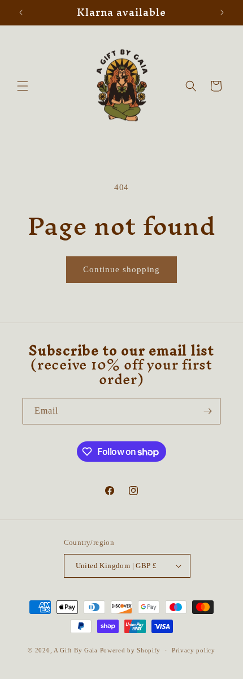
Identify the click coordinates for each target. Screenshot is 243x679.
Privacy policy (193, 650)
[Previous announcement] (20, 12)
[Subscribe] (207, 411)
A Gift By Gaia (76, 650)
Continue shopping (121, 269)
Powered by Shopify (130, 650)
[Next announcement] (222, 12)
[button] (22, 86)
